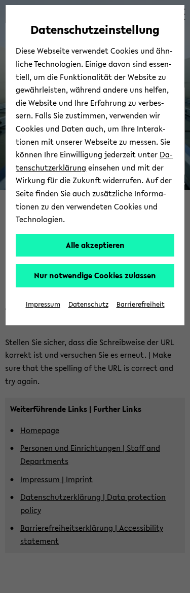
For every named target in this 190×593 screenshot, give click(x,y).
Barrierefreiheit (141, 304)
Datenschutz (88, 304)
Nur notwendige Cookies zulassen (95, 275)
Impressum (43, 304)
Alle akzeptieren (95, 244)
